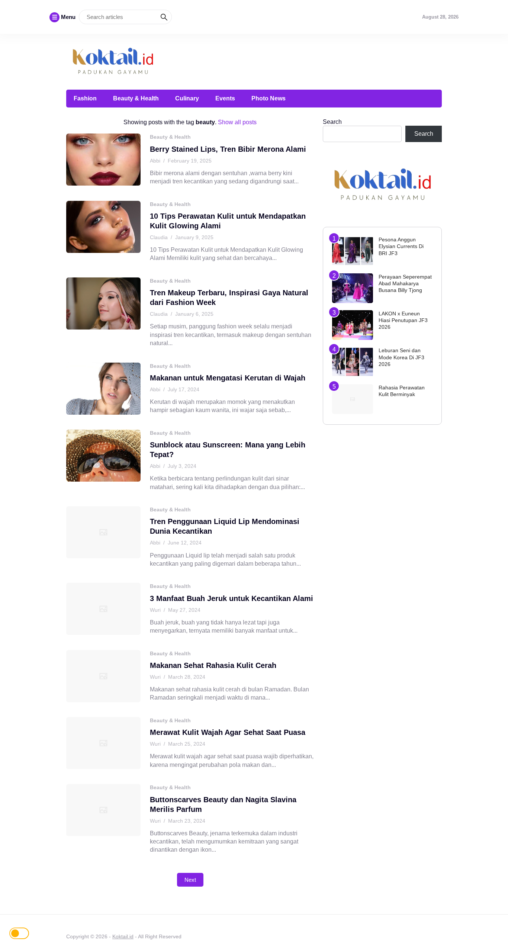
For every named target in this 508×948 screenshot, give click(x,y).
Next (190, 880)
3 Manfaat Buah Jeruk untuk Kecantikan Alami (231, 598)
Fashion (85, 98)
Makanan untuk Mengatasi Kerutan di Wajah (227, 378)
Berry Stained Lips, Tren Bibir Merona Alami (228, 149)
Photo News (268, 98)
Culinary (187, 98)
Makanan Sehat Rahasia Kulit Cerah (213, 665)
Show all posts (237, 122)
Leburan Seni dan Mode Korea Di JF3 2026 (401, 357)
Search (332, 122)
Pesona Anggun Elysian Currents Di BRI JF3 (401, 246)
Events (225, 98)
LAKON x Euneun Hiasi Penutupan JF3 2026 (403, 320)
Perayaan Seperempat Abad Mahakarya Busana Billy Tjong (405, 283)
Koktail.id (123, 936)
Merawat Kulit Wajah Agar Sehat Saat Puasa (227, 732)
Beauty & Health (136, 98)
